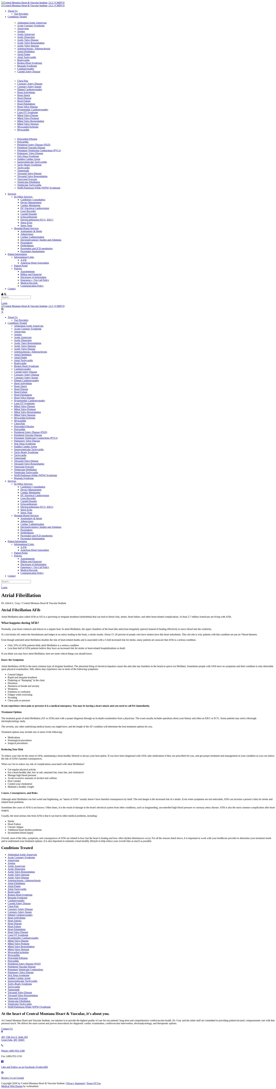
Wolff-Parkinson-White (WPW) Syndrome (29, 1007)
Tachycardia (14, 986)
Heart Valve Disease (18, 932)
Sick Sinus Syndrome (18, 975)
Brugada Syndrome (17, 897)
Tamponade (13, 989)
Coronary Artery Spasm (20, 912)
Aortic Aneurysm (16, 866)
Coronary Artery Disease (20, 909)
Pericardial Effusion (18, 958)
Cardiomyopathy (16, 900)
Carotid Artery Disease (19, 903)
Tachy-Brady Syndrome (20, 984)
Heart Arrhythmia (16, 917)
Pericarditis (13, 961)
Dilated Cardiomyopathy (20, 915)
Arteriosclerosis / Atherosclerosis (24, 880)
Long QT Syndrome (18, 935)
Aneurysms (13, 860)
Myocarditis (14, 955)
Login (4, 303)
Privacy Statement (75, 1083)
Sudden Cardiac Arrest (19, 978)
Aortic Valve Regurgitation (21, 871)
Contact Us (7, 1028)
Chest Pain (13, 906)
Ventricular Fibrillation (19, 1001)
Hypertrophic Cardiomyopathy (23, 938)
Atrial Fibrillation (16, 883)
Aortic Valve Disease (18, 877)
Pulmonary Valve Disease (21, 972)
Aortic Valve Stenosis (18, 874)
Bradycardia (14, 892)
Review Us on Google (12, 1078)
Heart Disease (15, 923)
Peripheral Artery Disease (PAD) (24, 963)
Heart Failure (14, 926)
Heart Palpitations (17, 929)
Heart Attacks (14, 920)
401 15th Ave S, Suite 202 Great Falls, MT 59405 (14, 1038)
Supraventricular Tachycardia (22, 981)
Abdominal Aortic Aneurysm (22, 854)
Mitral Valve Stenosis (18, 949)
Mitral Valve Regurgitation (21, 946)
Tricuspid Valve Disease (20, 992)
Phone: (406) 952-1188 (13, 1050)
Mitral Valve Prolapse (18, 943)
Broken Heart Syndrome (20, 894)
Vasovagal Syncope (17, 998)
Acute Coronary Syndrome (21, 857)
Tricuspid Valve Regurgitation (23, 995)
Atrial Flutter (14, 886)
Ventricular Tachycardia (20, 1004)
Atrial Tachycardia (17, 889)
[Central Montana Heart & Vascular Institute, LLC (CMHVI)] (33, 2)
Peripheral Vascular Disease (22, 966)
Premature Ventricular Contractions (25, 969)
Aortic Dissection (16, 869)
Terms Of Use (93, 1083)
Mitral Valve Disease (18, 940)
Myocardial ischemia (18, 952)
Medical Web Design (12, 1086)
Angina (11, 863)
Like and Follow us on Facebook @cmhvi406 (24, 1067)
